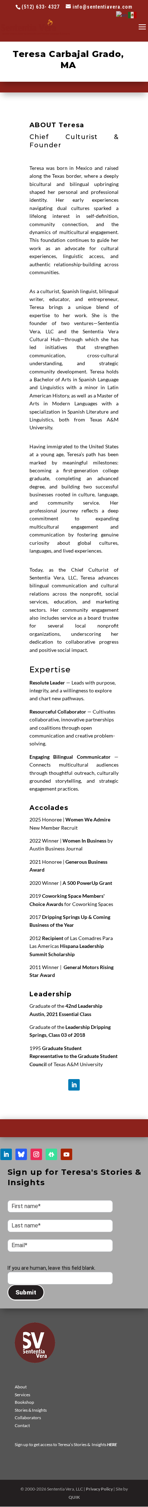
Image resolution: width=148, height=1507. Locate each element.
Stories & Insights (31, 1410)
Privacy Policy (99, 1489)
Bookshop (24, 1402)
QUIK (74, 1497)
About (21, 1386)
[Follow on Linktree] (51, 1154)
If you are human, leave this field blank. (52, 1268)
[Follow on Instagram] (36, 1154)
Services (22, 1394)
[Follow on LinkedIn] (74, 1085)
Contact (22, 1425)
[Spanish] (132, 14)
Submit (25, 1292)
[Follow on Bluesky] (21, 1154)
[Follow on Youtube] (66, 1154)
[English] (122, 14)
